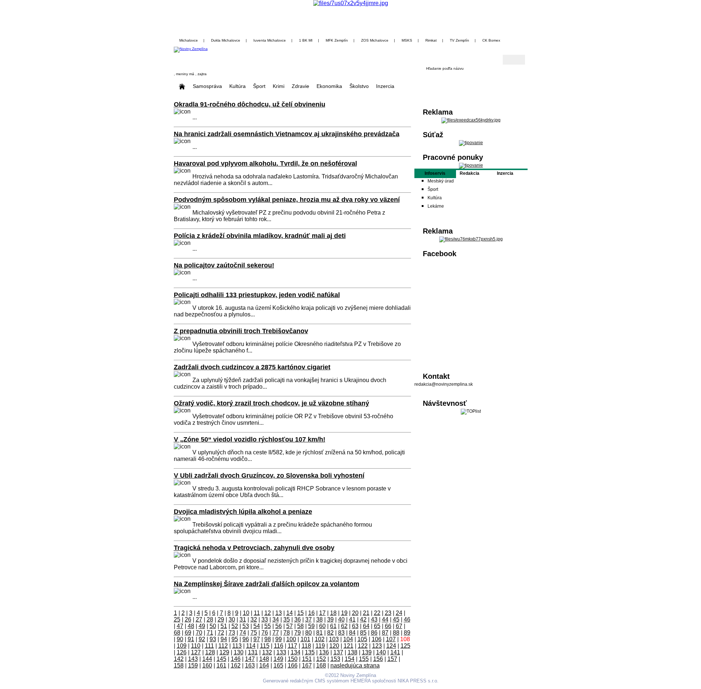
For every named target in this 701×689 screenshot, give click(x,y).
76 (264, 633)
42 (363, 619)
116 (278, 646)
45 (396, 619)
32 (253, 619)
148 (264, 659)
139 (367, 652)
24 (399, 613)
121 (348, 646)
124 (391, 646)
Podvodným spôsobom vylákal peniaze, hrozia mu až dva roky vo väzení (287, 199)
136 (324, 652)
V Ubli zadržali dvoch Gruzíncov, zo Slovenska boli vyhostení (269, 475)
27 (199, 619)
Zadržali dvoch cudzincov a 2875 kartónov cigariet (252, 367)
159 (193, 665)
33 (264, 619)
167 (307, 665)
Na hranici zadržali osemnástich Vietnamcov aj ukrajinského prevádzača (286, 134)
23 (388, 613)
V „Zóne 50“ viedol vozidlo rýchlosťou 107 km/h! (249, 439)
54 (256, 626)
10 (246, 613)
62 (344, 626)
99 (278, 639)
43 (374, 619)
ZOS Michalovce (374, 40)
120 (334, 646)
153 (335, 659)
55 (267, 626)
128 (210, 652)
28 (210, 619)
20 (355, 613)
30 (232, 619)
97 (256, 639)
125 (405, 646)
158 (179, 665)
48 (191, 626)
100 (291, 639)
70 (199, 633)
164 (264, 665)
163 (250, 665)
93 (213, 639)
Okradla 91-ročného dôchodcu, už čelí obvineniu (249, 104)
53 (245, 626)
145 (221, 659)
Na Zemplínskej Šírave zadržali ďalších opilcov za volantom (266, 584)
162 (236, 665)
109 (182, 646)
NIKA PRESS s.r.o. (418, 681)
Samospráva (207, 86)
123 (377, 646)
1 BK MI (306, 40)
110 (195, 646)
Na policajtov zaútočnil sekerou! (224, 265)
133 (281, 652)
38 (319, 619)
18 (333, 613)
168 (321, 665)
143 (193, 659)
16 (311, 613)
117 (292, 646)
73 (232, 633)
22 (377, 613)
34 (275, 619)
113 (237, 646)
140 (381, 652)
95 (234, 639)
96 (245, 639)
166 (293, 665)
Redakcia (469, 173)
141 (395, 652)
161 (221, 665)
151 (307, 659)
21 (366, 613)
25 (177, 619)
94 (224, 639)
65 (377, 626)
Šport (259, 86)
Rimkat (431, 40)
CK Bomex (491, 40)
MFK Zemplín (337, 40)
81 (319, 633)
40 (341, 619)
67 (399, 626)
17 (322, 613)
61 (333, 626)
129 (224, 652)
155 (364, 659)
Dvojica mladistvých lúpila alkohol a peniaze (243, 511)
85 (363, 633)
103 (334, 639)
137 (338, 652)
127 (196, 652)
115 (264, 646)
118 (306, 646)
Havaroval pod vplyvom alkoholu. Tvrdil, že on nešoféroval (265, 163)
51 (224, 626)
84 (352, 633)
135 (310, 652)
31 (243, 619)
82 (330, 633)
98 (267, 639)
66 (388, 626)
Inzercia (385, 86)
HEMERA (360, 681)
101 (305, 639)
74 (243, 633)
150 (293, 659)
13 (278, 613)
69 (188, 633)
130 (239, 652)
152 (321, 659)
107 (391, 639)
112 (223, 646)
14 (289, 613)
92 (202, 639)
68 (177, 633)
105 (362, 639)
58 (300, 626)
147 (250, 659)
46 (407, 619)
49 (202, 626)
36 (297, 619)
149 (278, 659)
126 (182, 652)
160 (207, 665)
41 (352, 619)
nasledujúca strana (355, 665)
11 (257, 613)
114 (251, 646)
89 (407, 633)
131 (253, 652)
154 (350, 659)
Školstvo (359, 86)
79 (297, 633)
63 (355, 626)
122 (363, 646)
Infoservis (435, 173)
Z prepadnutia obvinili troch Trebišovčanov (241, 331)
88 (396, 633)
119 (320, 646)
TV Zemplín (459, 40)
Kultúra (237, 86)
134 (295, 652)
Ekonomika (329, 86)
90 (180, 639)
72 (221, 633)
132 (267, 652)
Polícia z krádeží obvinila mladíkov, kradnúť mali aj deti (260, 235)
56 (278, 626)
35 (286, 619)
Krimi (278, 86)
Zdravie (300, 86)
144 (207, 659)
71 (210, 633)
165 (278, 665)
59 (311, 626)
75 (253, 633)
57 (289, 626)
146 (236, 659)
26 (188, 619)
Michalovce (188, 40)
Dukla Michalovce (225, 40)
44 (385, 619)
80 (308, 633)
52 (234, 626)
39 (330, 619)
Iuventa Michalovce (269, 40)
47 (180, 626)
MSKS (407, 40)
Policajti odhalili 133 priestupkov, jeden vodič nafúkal (257, 295)
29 (221, 619)
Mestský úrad (441, 181)
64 (366, 626)
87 (385, 633)
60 (322, 626)
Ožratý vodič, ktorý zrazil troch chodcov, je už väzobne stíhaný (271, 403)
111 (209, 646)
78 (286, 633)
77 (275, 633)
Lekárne (436, 206)
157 (392, 659)
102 (320, 639)
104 (348, 639)
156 (378, 659)
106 (377, 639)
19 (344, 613)
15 (300, 613)
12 (267, 613)
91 (191, 639)
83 (341, 633)
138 (352, 652)
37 (308, 619)
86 (374, 633)
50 (213, 626)
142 (179, 659)
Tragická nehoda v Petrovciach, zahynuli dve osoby (254, 547)
